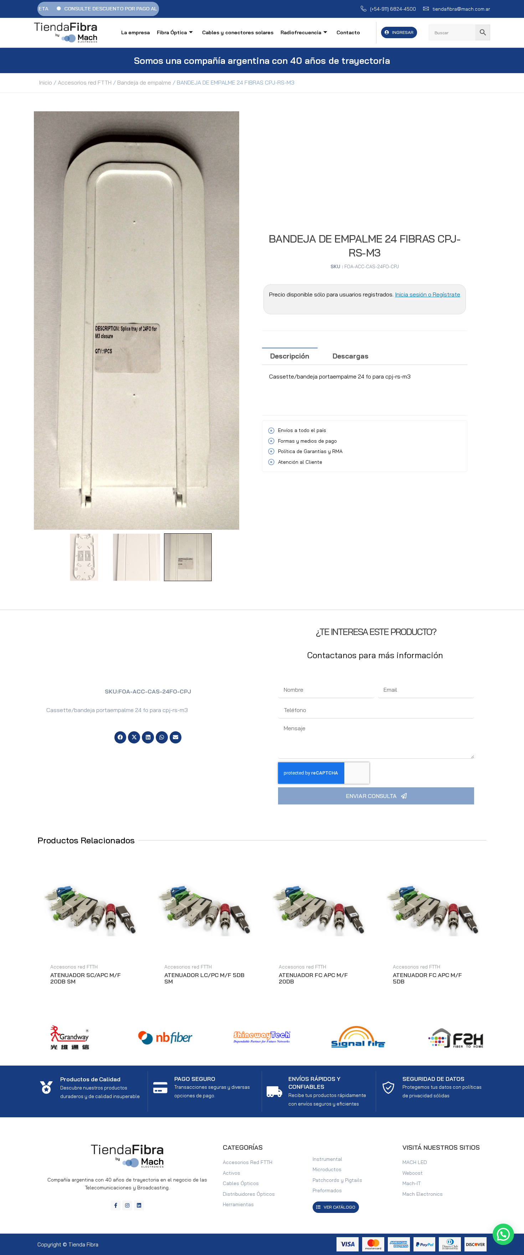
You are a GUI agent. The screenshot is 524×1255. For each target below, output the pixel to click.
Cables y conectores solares (237, 32)
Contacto (348, 32)
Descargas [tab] (351, 356)
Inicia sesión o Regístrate (427, 294)
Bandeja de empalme (144, 82)
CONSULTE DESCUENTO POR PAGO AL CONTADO (80, 8)
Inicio (45, 82)
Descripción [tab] (289, 356)
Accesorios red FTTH (85, 82)
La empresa (135, 32)
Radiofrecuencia (301, 32)
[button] (120, 737)
